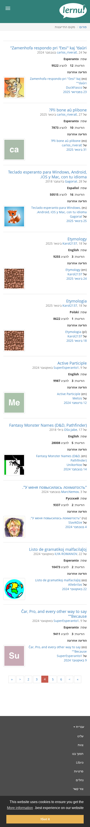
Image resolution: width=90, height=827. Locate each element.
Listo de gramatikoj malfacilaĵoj (58, 549)
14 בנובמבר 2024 (75, 469)
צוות (80, 745)
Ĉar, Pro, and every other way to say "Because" (54, 614)
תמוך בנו (77, 754)
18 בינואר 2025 (76, 340)
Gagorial (71, 181)
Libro (79, 762)
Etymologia (76, 301)
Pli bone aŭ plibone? (68, 110)
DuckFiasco (74, 87)
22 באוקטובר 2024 (74, 589)
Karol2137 (69, 243)
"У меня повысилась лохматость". (54, 487)
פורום (83, 27)
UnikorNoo (74, 465)
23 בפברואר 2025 (75, 92)
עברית (79, 727)
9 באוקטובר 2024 (75, 660)
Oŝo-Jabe (70, 430)
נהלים (79, 780)
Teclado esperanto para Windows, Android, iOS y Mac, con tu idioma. (47, 174)
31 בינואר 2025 (76, 149)
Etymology (77, 239)
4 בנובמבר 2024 (76, 527)
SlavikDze (75, 522)
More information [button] (20, 808)
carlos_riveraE (67, 52)
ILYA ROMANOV (66, 554)
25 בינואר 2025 (76, 221)
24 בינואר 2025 (76, 278)
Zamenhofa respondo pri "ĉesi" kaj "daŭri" (48, 47)
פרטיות (78, 771)
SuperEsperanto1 (66, 367)
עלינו (80, 736)
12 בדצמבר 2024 (75, 403)
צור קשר (78, 789)
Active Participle (72, 363)
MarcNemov (70, 492)
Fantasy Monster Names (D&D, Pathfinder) (48, 425)
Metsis (77, 398)
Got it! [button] (45, 819)
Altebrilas (75, 584)
